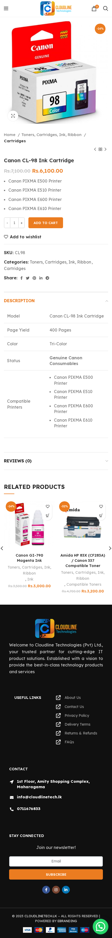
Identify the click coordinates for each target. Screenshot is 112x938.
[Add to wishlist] (47, 506)
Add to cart (46, 223)
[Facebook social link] (21, 278)
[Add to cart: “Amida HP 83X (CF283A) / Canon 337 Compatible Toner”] (100, 515)
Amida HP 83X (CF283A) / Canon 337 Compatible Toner (82, 560)
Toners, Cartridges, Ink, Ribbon (52, 134)
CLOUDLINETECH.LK (40, 916)
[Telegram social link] (47, 278)
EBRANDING (67, 921)
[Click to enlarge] (13, 116)
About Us (73, 697)
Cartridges (15, 140)
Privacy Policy (77, 715)
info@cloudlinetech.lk (39, 796)
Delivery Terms (77, 724)
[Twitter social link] (27, 278)
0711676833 (28, 808)
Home (10, 134)
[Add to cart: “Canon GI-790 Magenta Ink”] (47, 515)
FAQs (69, 742)
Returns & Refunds (81, 733)
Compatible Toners (83, 584)
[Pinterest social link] (34, 278)
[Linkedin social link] (41, 278)
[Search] (106, 8)
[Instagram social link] (56, 890)
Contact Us (74, 706)
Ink (30, 579)
